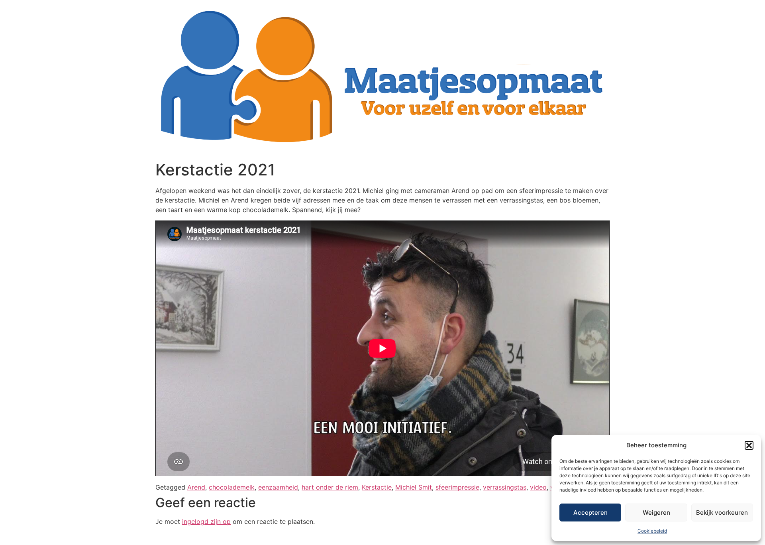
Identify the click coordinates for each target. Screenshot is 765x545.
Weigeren (656, 512)
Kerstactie (377, 487)
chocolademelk (232, 487)
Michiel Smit (413, 487)
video (538, 487)
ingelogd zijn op (206, 521)
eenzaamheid (278, 487)
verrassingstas (504, 487)
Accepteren (590, 512)
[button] (749, 445)
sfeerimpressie (457, 487)
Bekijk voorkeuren (722, 512)
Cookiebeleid (652, 531)
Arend (196, 487)
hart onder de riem (330, 487)
